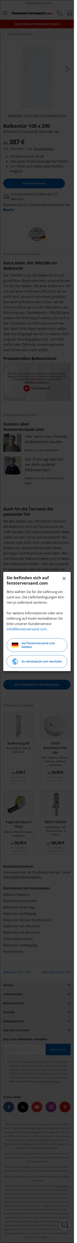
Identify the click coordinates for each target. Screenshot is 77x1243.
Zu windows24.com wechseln (42, 661)
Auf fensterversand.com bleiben (38, 645)
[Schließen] (64, 578)
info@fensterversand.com (27, 629)
